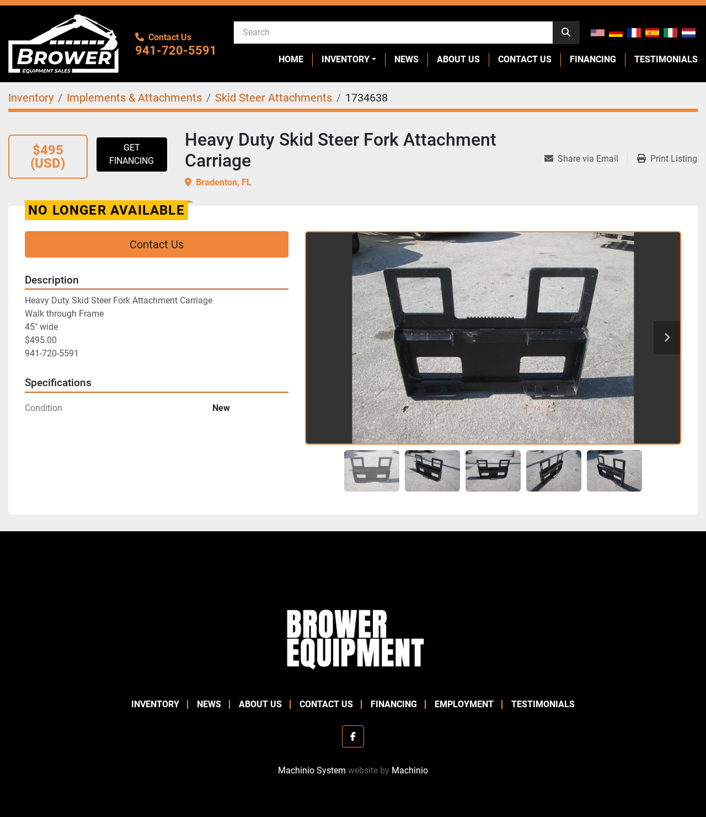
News (406, 59)
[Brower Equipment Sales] (353, 637)
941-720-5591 (176, 50)
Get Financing (131, 154)
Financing (593, 59)
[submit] (566, 33)
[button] (349, 59)
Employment (464, 704)
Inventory (346, 59)
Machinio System (312, 770)
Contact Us (525, 59)
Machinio (410, 770)
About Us (458, 59)
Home (291, 59)
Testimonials (666, 59)
